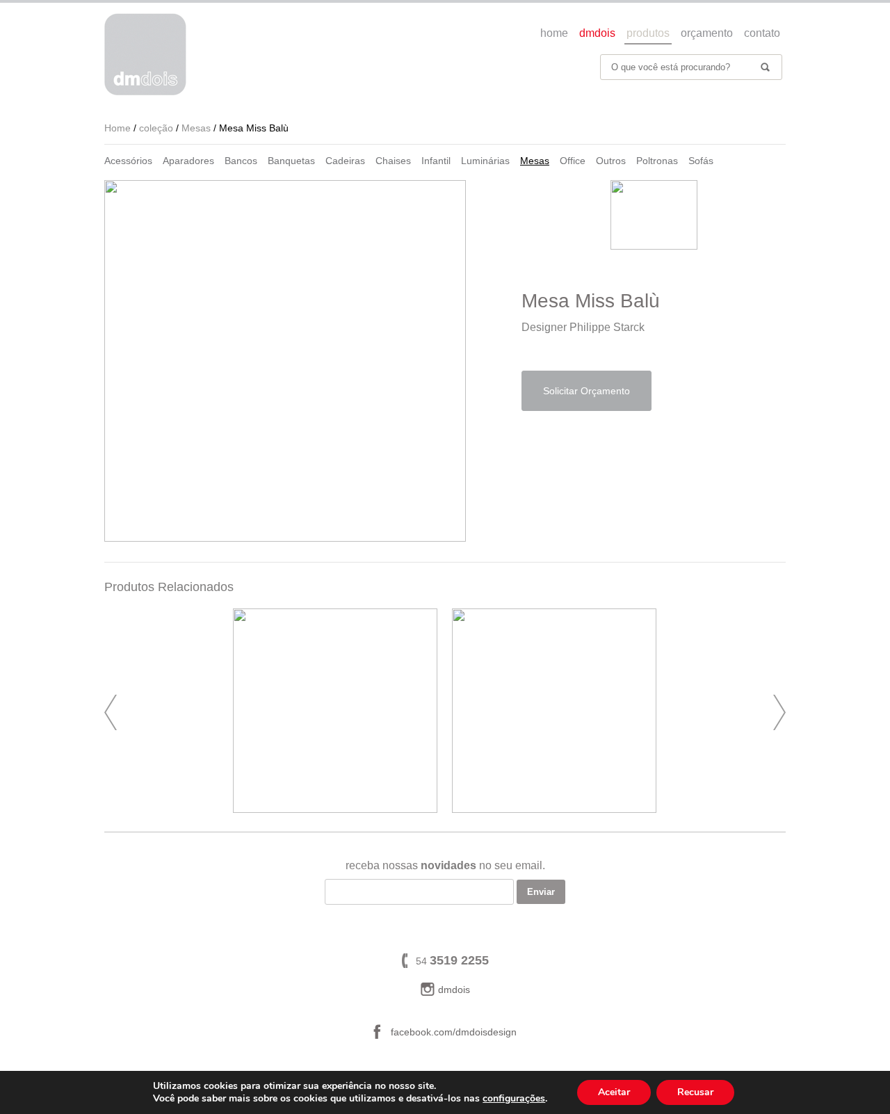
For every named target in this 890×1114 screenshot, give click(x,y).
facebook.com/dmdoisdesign (454, 1032)
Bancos (241, 160)
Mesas (534, 160)
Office (572, 160)
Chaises (393, 160)
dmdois (597, 33)
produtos (648, 33)
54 (452, 961)
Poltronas (657, 160)
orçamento (707, 33)
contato (762, 33)
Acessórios (128, 160)
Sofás (700, 160)
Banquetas (291, 160)
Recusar (695, 1092)
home (554, 33)
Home (117, 128)
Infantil (436, 160)
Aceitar (614, 1092)
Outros (611, 160)
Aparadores (188, 160)
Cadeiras (345, 160)
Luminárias (485, 160)
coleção (156, 128)
